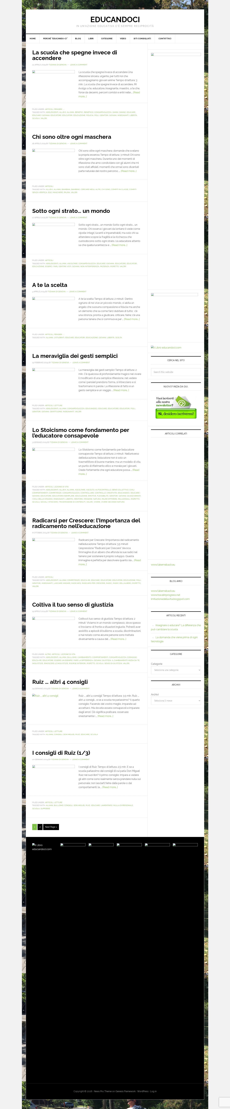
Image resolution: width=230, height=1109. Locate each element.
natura (97, 499)
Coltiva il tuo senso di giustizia (72, 604)
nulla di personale (123, 805)
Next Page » (51, 827)
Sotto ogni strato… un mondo (71, 211)
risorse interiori (77, 663)
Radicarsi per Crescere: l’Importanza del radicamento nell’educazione (86, 523)
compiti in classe (119, 189)
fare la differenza (83, 660)
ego (50, 192)
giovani (113, 115)
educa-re (85, 580)
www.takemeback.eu (163, 564)
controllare (87, 493)
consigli (58, 734)
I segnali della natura (170, 482)
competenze (55, 493)
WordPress (142, 1091)
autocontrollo (103, 490)
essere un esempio (63, 660)
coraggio (132, 657)
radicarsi (76, 583)
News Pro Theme (103, 1091)
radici (109, 583)
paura (67, 192)
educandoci (91, 408)
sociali (44, 502)
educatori (67, 115)
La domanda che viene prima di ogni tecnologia (173, 461)
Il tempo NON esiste (169, 501)
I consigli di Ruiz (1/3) (61, 752)
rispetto (114, 266)
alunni (70, 112)
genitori (104, 115)
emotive (92, 496)
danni (115, 112)
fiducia (89, 115)
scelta (118, 337)
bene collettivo (120, 490)
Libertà (133, 115)
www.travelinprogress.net (165, 594)
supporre (45, 808)
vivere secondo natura (113, 502)
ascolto (90, 490)
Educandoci (115, 19)
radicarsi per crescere (93, 583)
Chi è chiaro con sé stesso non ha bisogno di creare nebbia (174, 524)
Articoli (49, 109)
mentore (78, 499)
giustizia (106, 660)
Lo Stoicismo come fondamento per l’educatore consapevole (80, 433)
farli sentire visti (62, 266)
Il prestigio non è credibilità (175, 551)
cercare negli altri (91, 189)
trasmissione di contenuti (72, 502)
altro (48, 654)
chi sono (106, 189)
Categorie (156, 663)
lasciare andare (62, 583)
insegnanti (123, 115)
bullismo (72, 657)
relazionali (124, 499)
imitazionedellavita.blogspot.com (170, 599)
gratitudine (56, 412)
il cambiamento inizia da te (125, 660)
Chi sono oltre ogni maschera (71, 136)
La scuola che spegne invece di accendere (74, 55)
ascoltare (72, 263)
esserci (48, 266)
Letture (58, 405)
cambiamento (84, 657)
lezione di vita (61, 487)
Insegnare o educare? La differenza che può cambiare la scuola (173, 448)
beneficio (88, 112)
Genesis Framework (125, 1091)
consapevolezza (103, 112)
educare (131, 112)
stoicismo (53, 502)
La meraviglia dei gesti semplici (75, 356)
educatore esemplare (63, 496)
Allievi (62, 112)
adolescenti (52, 112)
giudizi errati (134, 496)
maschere (58, 192)
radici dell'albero (122, 583)
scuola (36, 118)
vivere (97, 502)
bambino (75, 189)
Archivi (155, 694)
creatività (112, 493)
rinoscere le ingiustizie (56, 663)
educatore (56, 115)
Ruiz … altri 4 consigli (60, 681)
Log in (153, 1091)
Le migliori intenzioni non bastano (173, 473)
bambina (66, 189)
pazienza (104, 266)
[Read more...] (128, 171)
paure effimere (109, 499)
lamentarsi (106, 805)
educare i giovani (41, 115)
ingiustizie (37, 663)
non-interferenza (89, 266)
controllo (100, 493)
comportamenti (100, 657)
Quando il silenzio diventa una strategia (174, 510)
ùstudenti (59, 337)
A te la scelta (49, 285)
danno (122, 112)
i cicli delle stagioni (42, 499)
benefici (79, 112)
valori (44, 118)
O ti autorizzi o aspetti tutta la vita (176, 491)
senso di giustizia (113, 663)
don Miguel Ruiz (71, 734)
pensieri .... (59, 109)
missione (88, 499)
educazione (79, 115)
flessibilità (102, 496)
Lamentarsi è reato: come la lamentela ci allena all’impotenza (174, 540)
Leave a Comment (78, 65)
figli (96, 115)
